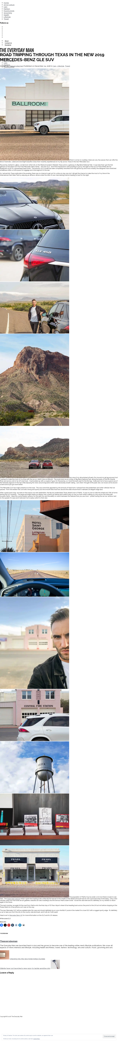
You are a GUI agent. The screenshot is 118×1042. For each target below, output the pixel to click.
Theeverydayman (16, 66)
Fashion (7, 9)
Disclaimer (8, 45)
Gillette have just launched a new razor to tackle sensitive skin (25, 968)
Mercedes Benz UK (15, 915)
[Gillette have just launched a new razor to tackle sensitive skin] (55, 968)
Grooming (8, 13)
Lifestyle (7, 17)
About (7, 41)
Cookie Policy (36, 1038)
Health (6, 15)
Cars (5, 7)
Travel (6, 19)
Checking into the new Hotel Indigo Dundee (27, 959)
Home (6, 3)
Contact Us (8, 43)
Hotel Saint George (13, 899)
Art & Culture (9, 5)
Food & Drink (9, 11)
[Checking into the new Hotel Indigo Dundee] (4, 959)
